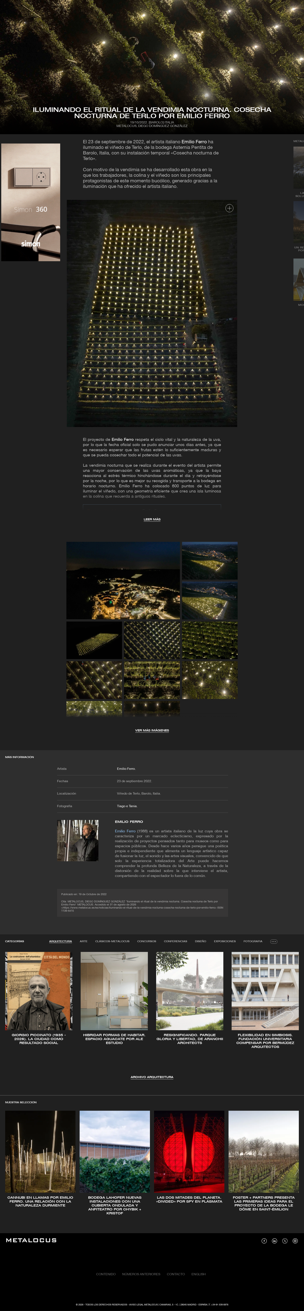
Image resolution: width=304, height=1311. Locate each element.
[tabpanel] (152, 1016)
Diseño (200, 941)
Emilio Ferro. (126, 769)
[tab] (60, 941)
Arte (83, 941)
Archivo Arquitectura (152, 1077)
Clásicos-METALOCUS (112, 941)
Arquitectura (60, 941)
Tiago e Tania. (127, 806)
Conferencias (175, 941)
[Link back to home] (31, 1240)
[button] (12, 1015)
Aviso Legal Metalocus (143, 1305)
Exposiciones (225, 941)
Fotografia (253, 941)
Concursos (146, 941)
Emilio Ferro (194, 142)
